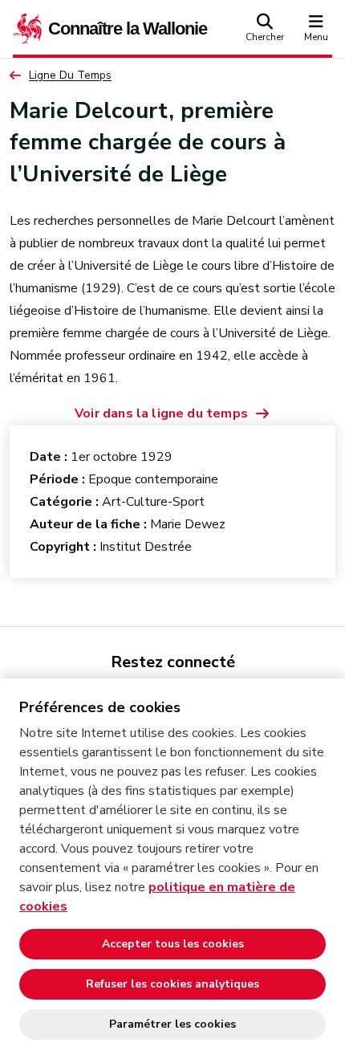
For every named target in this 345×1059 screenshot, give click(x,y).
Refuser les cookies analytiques (172, 984)
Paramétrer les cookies (172, 1024)
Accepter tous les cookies (173, 943)
